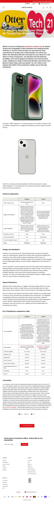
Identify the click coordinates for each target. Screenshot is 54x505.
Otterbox (27, 373)
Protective (18, 27)
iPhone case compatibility (10, 407)
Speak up (29, 464)
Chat (29, 462)
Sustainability (5, 462)
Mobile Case (11, 27)
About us (4, 460)
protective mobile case (33, 46)
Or (14, 27)
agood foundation (6, 464)
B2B (3, 488)
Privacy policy (30, 468)
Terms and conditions (32, 473)
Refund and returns (31, 471)
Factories (4, 468)
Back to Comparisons (28, 425)
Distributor (5, 482)
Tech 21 (43, 373)
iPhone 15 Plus (5, 27)
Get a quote (5, 480)
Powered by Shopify (27, 499)
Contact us (30, 460)
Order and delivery (31, 469)
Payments (30, 466)
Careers (4, 466)
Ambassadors (5, 486)
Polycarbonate (23, 345)
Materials (4, 469)
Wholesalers (5, 484)
